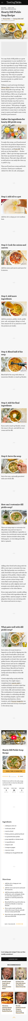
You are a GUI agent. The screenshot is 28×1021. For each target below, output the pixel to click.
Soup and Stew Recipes (8, 9)
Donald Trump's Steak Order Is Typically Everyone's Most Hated (6, 985)
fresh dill (17, 149)
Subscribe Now (13, 959)
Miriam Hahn (6, 18)
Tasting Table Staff (18, 18)
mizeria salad (16, 683)
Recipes (3, 7)
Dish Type (11, 7)
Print (21, 776)
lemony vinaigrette (17, 701)
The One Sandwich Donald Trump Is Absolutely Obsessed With (21, 1009)
